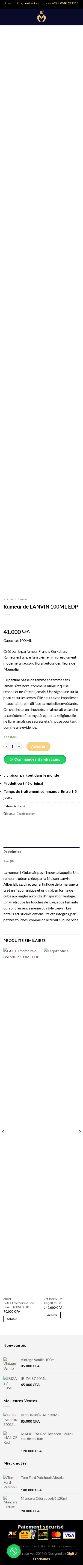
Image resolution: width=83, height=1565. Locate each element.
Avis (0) (8, 861)
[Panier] (77, 17)
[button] (36, 760)
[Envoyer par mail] (32, 824)
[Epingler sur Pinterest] (41, 824)
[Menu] (6, 16)
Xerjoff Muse (52, 1303)
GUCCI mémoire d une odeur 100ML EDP (18, 1305)
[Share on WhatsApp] (8, 824)
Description (12, 851)
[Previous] (3, 1140)
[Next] (79, 1140)
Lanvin (22, 599)
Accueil (8, 599)
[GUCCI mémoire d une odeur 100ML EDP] (21, 1121)
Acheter (38, 746)
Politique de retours (61, 1546)
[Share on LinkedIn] (49, 824)
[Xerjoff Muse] (62, 1121)
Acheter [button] (12, 1318)
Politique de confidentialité (26, 1546)
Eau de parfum (26, 813)
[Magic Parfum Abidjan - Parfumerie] (42, 17)
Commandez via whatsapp (37, 759)
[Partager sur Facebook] (16, 824)
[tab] (41, 851)
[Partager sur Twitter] (24, 824)
